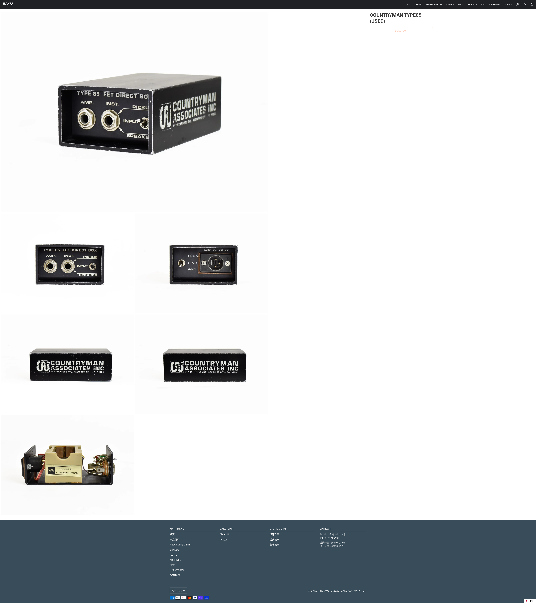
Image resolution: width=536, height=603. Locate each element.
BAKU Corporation (353, 590)
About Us (225, 534)
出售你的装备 (177, 570)
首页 (172, 534)
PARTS (173, 554)
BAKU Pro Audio (322, 590)
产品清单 (174, 539)
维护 (172, 565)
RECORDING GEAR (180, 544)
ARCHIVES (175, 560)
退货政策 (274, 539)
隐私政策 (274, 544)
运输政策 (274, 534)
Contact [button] (325, 528)
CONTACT (175, 575)
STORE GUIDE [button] (278, 528)
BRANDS (174, 549)
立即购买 (401, 40)
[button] (434, 4)
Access (223, 539)
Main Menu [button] (177, 528)
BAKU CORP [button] (227, 528)
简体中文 (177, 590)
